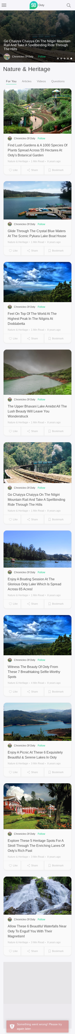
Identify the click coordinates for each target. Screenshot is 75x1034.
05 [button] (71, 58)
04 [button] (68, 58)
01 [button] (58, 58)
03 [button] (64, 58)
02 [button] (61, 58)
